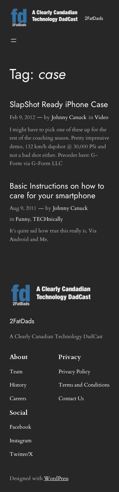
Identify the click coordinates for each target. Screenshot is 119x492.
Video (101, 117)
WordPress (56, 478)
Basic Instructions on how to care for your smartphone (57, 190)
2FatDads (94, 18)
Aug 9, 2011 (23, 208)
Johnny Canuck (69, 117)
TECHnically (48, 219)
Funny (23, 219)
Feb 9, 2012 (22, 117)
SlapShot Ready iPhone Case (59, 104)
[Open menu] (14, 40)
